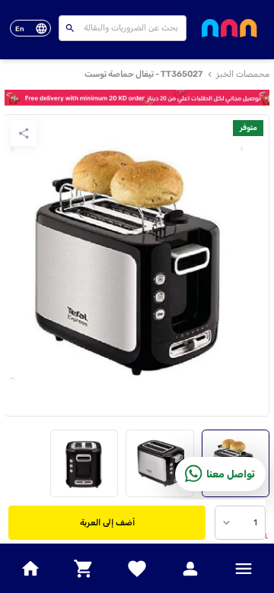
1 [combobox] (255, 523)
